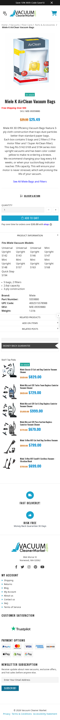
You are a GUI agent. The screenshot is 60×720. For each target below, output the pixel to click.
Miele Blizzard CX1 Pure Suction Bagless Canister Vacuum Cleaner (36, 423)
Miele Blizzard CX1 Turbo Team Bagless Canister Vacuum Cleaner (39, 386)
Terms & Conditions (22, 713)
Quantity (7, 205)
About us (8, 595)
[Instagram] (29, 567)
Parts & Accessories (45, 25)
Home (5, 25)
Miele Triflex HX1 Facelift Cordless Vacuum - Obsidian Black (37, 460)
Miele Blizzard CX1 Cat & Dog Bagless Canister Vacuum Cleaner (38, 405)
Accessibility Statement (45, 713)
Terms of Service (12, 607)
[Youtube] (42, 567)
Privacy (6, 713)
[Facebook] (16, 567)
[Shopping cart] (54, 13)
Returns (7, 584)
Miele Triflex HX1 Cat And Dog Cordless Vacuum (39, 440)
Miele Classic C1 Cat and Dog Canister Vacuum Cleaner (38, 370)
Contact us (9, 599)
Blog (6, 587)
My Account (9, 591)
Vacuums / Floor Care (21, 25)
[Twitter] (22, 567)
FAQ (5, 603)
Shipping (8, 580)
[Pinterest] (35, 567)
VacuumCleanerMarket (23, 13)
